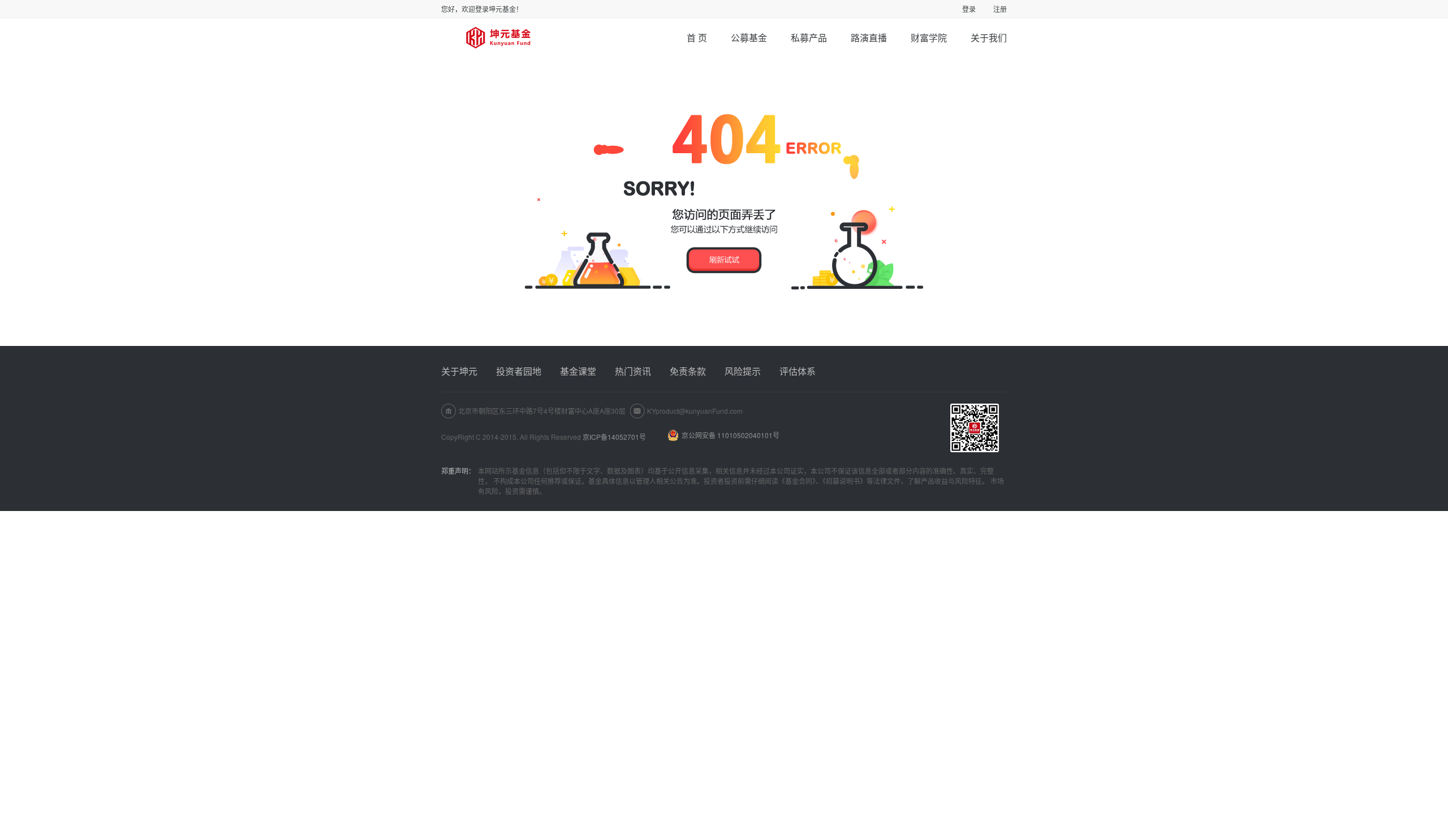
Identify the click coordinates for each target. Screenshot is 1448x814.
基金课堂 (578, 371)
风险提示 (743, 371)
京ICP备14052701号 (614, 436)
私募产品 (809, 37)
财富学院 (929, 37)
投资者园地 (518, 371)
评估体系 (797, 371)
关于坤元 (459, 371)
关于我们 (989, 37)
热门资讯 (633, 371)
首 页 (697, 37)
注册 (1000, 9)
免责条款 (688, 371)
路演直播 (869, 37)
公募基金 (749, 37)
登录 (969, 9)
